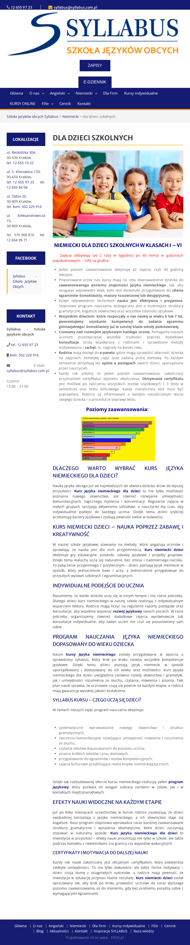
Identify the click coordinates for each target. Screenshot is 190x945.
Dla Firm (110, 93)
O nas (34, 93)
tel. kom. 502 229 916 (24, 206)
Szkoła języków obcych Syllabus (32, 116)
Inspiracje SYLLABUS (110, 931)
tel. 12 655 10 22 (20, 162)
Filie (45, 103)
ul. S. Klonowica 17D (23, 171)
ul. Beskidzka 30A (21, 152)
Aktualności (59, 931)
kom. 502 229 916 (24, 355)
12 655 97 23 (21, 7)
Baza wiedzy (144, 931)
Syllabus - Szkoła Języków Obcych (25, 281)
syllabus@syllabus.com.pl (75, 7)
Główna (16, 93)
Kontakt (84, 103)
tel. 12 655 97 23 (24, 344)
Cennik (65, 103)
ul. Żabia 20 (16, 196)
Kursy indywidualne (141, 93)
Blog (40, 931)
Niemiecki (84, 93)
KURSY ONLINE (22, 103)
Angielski (57, 93)
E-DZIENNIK (95, 82)
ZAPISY (95, 65)
